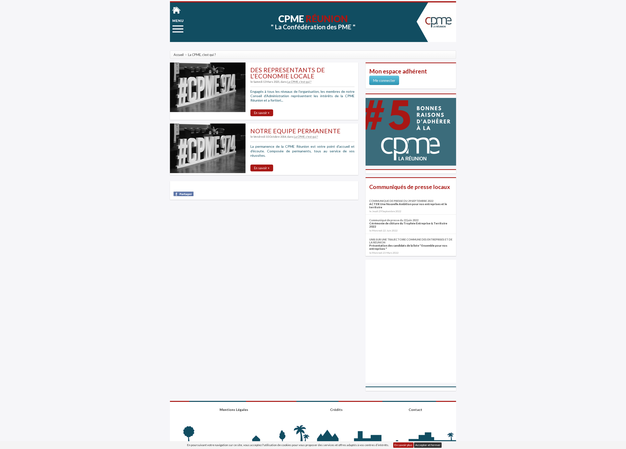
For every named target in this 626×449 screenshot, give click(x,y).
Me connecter (384, 80)
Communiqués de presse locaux (409, 186)
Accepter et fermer (427, 445)
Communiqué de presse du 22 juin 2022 (393, 220)
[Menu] (178, 26)
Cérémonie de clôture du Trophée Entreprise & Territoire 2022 (408, 224)
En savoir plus (403, 445)
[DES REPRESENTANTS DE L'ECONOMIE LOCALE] (208, 87)
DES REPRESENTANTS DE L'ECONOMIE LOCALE (287, 73)
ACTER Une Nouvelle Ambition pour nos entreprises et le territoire (408, 205)
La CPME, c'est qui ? (299, 81)
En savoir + (261, 113)
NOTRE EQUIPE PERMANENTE (295, 131)
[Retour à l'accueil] (176, 10)
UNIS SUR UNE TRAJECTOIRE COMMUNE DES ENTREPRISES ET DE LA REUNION (410, 241)
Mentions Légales (234, 409)
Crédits (336, 409)
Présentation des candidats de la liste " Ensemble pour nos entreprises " (408, 247)
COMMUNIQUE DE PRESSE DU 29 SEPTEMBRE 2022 (401, 200)
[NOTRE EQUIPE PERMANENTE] (208, 148)
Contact (415, 409)
